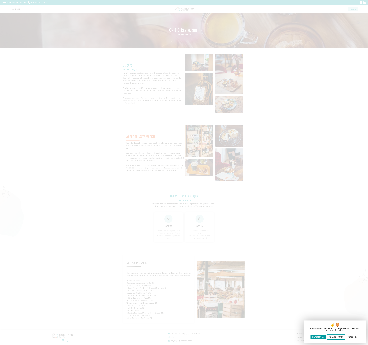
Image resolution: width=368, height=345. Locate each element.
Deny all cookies (336, 337)
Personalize (353, 337)
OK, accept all (318, 337)
